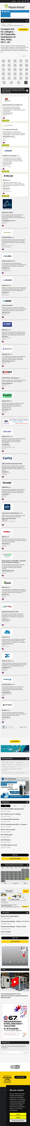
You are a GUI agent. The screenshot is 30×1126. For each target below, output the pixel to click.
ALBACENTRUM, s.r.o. (8, 237)
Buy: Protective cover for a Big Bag (11, 814)
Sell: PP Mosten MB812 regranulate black (12, 809)
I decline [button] (18, 1117)
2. (27, 870)
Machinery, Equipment (7, 764)
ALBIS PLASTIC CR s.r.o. (8, 261)
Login (19, 1)
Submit (25, 1052)
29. (23, 879)
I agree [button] (18, 1114)
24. (3, 879)
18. (7, 876)
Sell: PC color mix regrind (8, 829)
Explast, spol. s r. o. (7, 436)
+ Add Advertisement (15, 858)
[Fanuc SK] (15, 898)
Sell (24, 805)
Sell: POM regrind (6, 840)
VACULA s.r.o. (6, 180)
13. (15, 874)
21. (19, 876)
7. (19, 872)
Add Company (23, 29)
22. (23, 876)
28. (19, 879)
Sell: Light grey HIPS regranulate (10, 819)
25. (7, 879)
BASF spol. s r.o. (6, 330)
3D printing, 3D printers (7, 772)
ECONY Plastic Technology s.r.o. (11, 378)
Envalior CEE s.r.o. (7, 401)
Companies (9, 24)
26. (11, 879)
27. (15, 879)
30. (27, 879)
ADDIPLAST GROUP (7, 212)
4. (7, 872)
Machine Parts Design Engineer (10, 916)
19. (11, 876)
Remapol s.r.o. (6, 710)
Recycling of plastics (20, 772)
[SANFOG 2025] (15, 749)
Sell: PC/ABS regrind (6, 834)
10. (3, 874)
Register (14, 1)
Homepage (3, 24)
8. (23, 872)
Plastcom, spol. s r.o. (8, 661)
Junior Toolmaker (6, 931)
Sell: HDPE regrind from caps (9, 845)
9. (27, 872)
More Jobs (15, 938)
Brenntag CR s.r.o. (7, 354)
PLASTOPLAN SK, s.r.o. (8, 684)
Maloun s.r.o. (5, 536)
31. (3, 881)
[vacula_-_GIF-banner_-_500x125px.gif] (15, 14)
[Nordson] (15, 956)
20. (15, 876)
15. (23, 874)
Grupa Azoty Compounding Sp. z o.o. (12, 513)
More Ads (15, 855)
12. (11, 874)
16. (27, 874)
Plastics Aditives (18, 764)
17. (3, 876)
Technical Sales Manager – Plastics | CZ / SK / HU (15, 921)
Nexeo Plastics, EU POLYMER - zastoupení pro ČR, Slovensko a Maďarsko (14, 561)
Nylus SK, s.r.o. (6, 587)
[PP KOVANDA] (15, 787)
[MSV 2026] (15, 1021)
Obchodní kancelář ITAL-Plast (10, 611)
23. (27, 876)
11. (7, 874)
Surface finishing (19, 762)
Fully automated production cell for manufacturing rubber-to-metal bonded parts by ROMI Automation (14, 995)
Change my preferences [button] (18, 1120)
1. (23, 870)
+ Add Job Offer (15, 941)
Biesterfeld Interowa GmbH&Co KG (12, 105)
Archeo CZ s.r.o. (6, 285)
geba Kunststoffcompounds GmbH (12, 463)
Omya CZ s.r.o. (6, 637)
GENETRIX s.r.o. (6, 487)
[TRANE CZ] (15, 422)
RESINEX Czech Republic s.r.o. (11, 155)
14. (19, 874)
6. (15, 872)
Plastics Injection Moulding (8, 766)
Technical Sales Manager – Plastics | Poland (13, 926)
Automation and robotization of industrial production (12, 769)
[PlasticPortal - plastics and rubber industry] (15, 6)
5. (11, 872)
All (26, 82)
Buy (15, 805)
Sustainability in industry (8, 762)
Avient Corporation (7, 305)
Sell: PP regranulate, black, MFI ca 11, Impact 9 (14, 824)
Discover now (20, 1077)
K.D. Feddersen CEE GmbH (10, 129)
